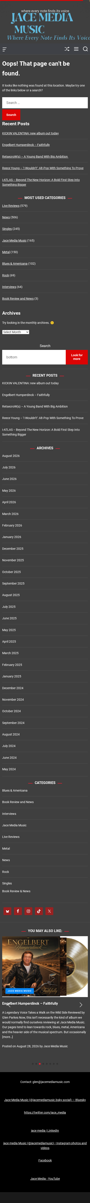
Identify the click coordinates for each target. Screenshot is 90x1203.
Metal (6, 252)
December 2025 (12, 548)
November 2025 (13, 560)
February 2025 (12, 665)
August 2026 (11, 456)
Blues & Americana (15, 263)
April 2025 (9, 641)
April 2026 (9, 502)
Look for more (77, 357)
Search (45, 346)
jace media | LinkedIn (45, 1130)
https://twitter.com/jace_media (45, 1112)
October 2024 (11, 711)
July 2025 (9, 606)
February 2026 (12, 525)
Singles (7, 229)
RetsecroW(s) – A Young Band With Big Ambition (35, 156)
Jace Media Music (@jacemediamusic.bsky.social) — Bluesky (45, 1100)
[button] (9, 1004)
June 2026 (9, 479)
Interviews (9, 287)
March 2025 (10, 653)
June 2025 (9, 618)
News (6, 217)
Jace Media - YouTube (45, 1178)
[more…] (61, 1046)
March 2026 (10, 514)
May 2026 (9, 490)
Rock (5, 275)
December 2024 (12, 688)
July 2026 (9, 467)
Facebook (45, 1160)
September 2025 (13, 583)
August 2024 (11, 734)
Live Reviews (10, 205)
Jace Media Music (14, 240)
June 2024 (9, 757)
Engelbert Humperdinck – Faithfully (26, 145)
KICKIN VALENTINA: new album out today (30, 133)
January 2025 (11, 676)
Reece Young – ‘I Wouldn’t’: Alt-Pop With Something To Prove (42, 168)
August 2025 (11, 595)
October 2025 (11, 572)
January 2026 (11, 537)
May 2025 (9, 630)
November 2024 (13, 699)
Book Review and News (18, 298)
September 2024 (13, 723)
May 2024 (9, 769)
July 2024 (9, 746)
